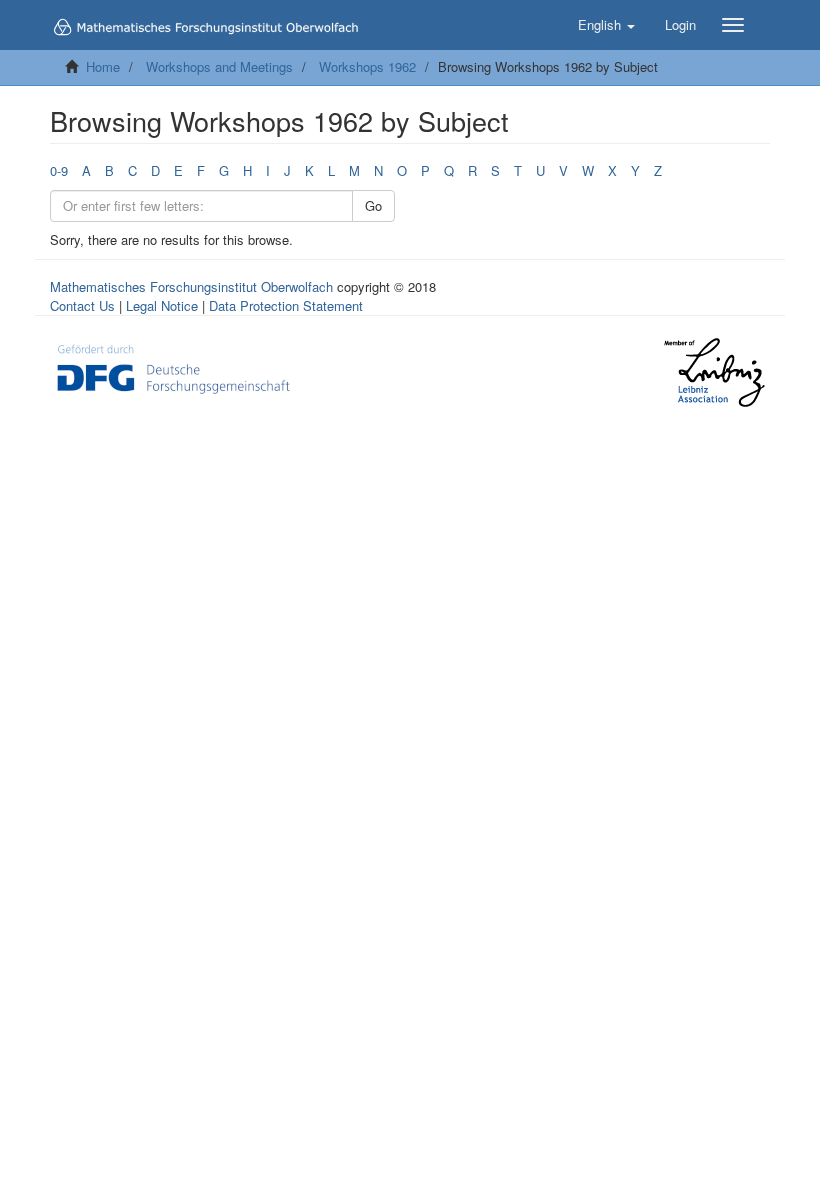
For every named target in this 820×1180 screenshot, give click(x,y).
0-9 (59, 170)
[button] (606, 25)
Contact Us (82, 305)
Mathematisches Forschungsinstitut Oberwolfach (191, 286)
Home (103, 66)
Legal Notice (162, 305)
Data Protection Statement (286, 305)
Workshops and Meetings (219, 66)
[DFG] (173, 366)
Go (373, 205)
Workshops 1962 (367, 66)
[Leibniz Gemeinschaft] (713, 372)
